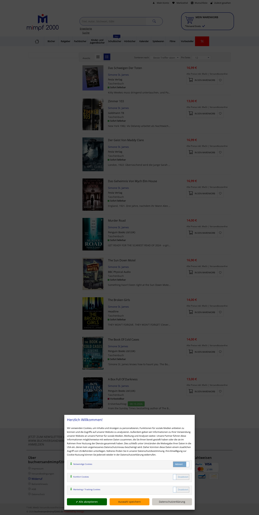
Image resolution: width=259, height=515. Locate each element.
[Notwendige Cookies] (181, 464)
